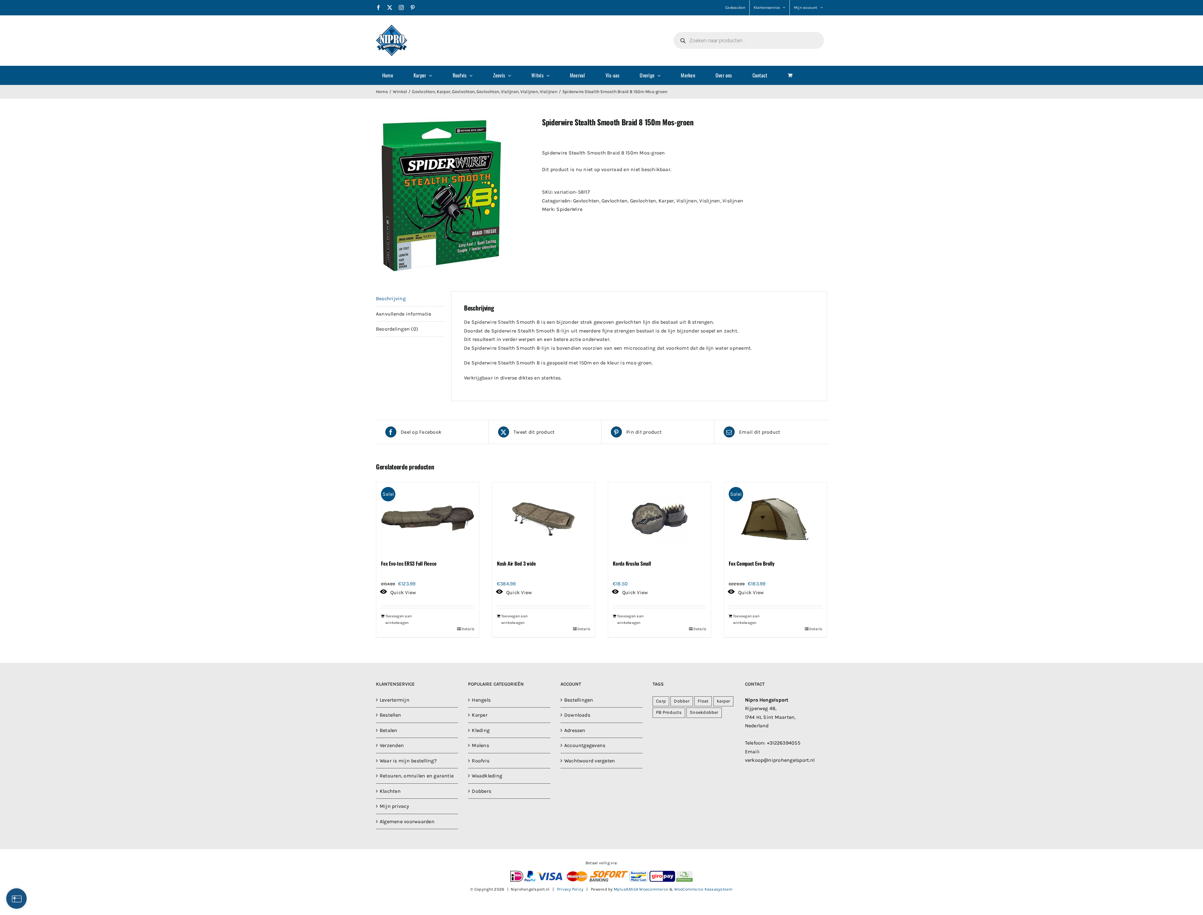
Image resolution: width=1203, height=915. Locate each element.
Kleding (481, 730)
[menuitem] (391, 75)
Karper (666, 201)
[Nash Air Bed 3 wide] (543, 518)
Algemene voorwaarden (407, 821)
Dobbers (481, 791)
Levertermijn (394, 700)
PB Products (669, 712)
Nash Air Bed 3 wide (516, 563)
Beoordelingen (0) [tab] (397, 329)
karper (723, 701)
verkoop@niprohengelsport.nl (780, 760)
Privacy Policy (570, 889)
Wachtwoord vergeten (589, 761)
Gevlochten (586, 201)
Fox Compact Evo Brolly (751, 563)
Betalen (389, 730)
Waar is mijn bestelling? (408, 761)
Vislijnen (686, 201)
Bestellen (390, 715)
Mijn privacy (394, 806)
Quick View (403, 592)
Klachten (390, 791)
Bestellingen (578, 700)
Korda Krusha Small (632, 563)
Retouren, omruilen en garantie (417, 776)
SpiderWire (569, 209)
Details (467, 629)
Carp (661, 701)
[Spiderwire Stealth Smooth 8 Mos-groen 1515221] (454, 195)
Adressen (575, 730)
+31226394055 (783, 743)
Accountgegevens (585, 745)
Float (703, 701)
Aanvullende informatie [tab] (403, 314)
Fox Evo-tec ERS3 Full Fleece (408, 563)
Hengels (481, 700)
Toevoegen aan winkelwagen (398, 619)
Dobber (681, 701)
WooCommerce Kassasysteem (703, 889)
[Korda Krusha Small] (659, 518)
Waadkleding (487, 776)
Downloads (577, 715)
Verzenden (392, 745)
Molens (480, 745)
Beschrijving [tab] (391, 298)
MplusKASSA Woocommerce (641, 889)
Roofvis (480, 761)
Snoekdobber (704, 712)
